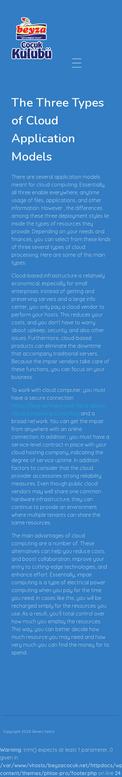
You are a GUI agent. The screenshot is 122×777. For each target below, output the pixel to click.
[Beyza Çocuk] (31, 38)
